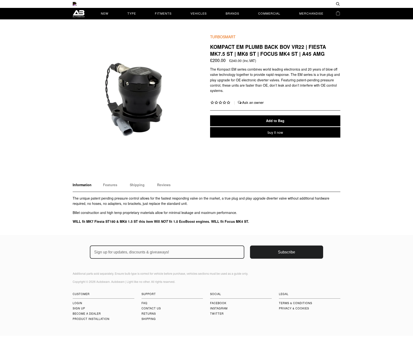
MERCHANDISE (311, 13)
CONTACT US (151, 308)
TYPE (131, 13)
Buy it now (275, 132)
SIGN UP (79, 308)
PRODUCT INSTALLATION (91, 319)
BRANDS (232, 13)
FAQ (144, 303)
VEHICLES (198, 13)
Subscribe (286, 252)
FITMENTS (163, 13)
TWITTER (217, 313)
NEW (105, 13)
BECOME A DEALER (87, 313)
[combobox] (322, 4)
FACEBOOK (218, 303)
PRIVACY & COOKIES (294, 308)
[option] (206, 4)
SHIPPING (148, 319)
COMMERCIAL (269, 13)
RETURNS (148, 313)
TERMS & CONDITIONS (295, 303)
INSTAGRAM (219, 308)
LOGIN (77, 303)
